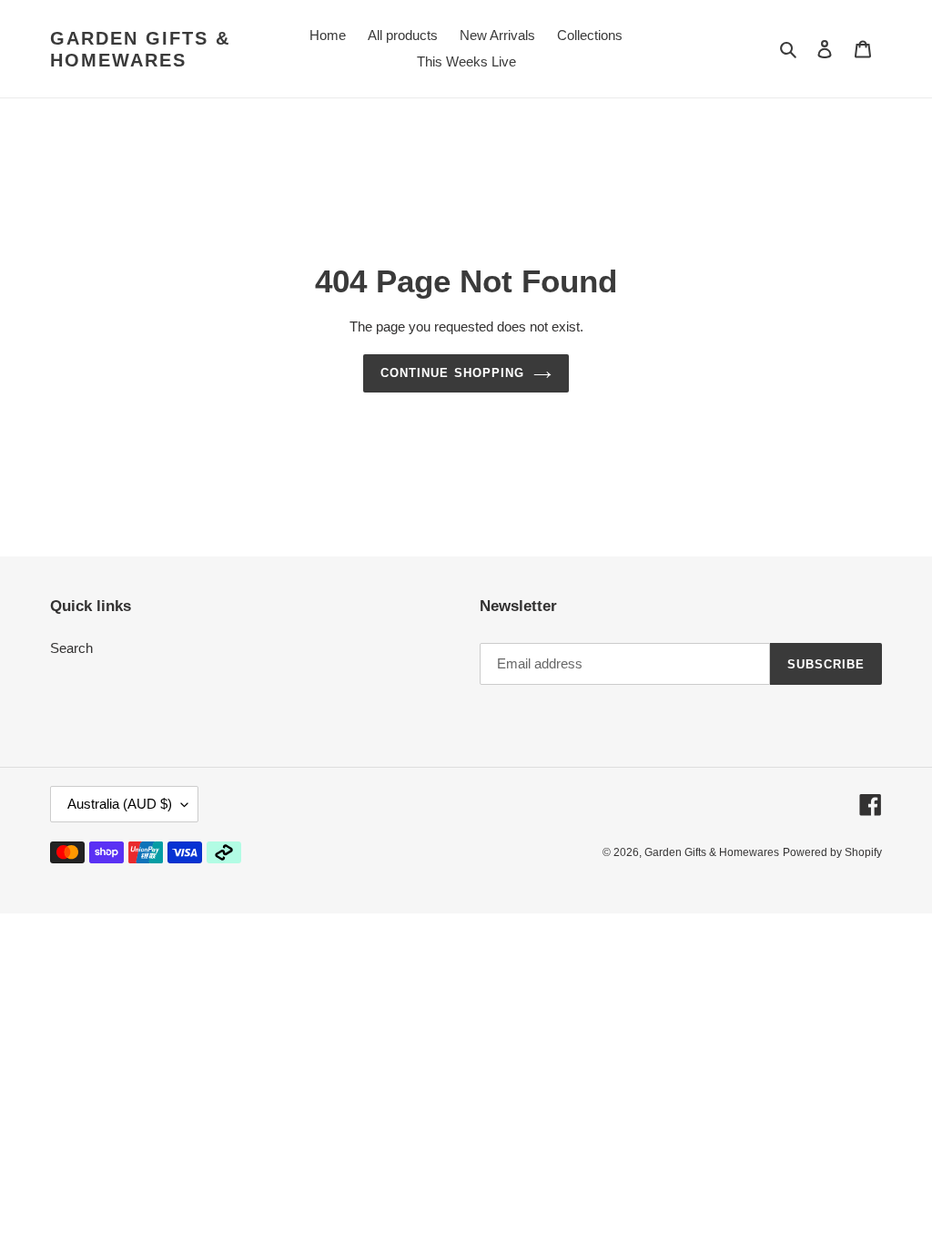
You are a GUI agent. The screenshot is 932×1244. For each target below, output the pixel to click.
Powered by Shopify (832, 852)
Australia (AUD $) (119, 803)
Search (71, 648)
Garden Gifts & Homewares (140, 49)
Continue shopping (452, 373)
